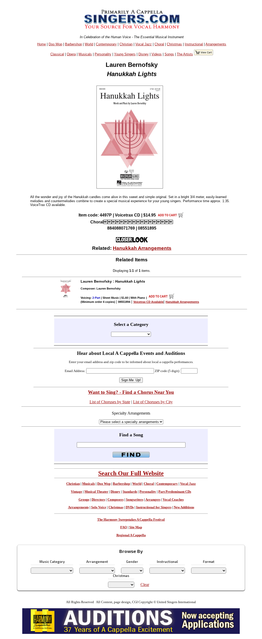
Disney (143, 54)
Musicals (85, 54)
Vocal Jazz (143, 44)
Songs (169, 54)
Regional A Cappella (131, 535)
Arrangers (152, 499)
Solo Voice (98, 507)
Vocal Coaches (173, 499)
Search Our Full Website (131, 473)
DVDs (130, 507)
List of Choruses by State (110, 402)
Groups (84, 499)
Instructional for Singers (153, 507)
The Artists (185, 54)
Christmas (174, 44)
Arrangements (215, 44)
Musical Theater (96, 491)
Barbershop (73, 44)
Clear (144, 584)
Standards (130, 491)
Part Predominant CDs (174, 491)
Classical (57, 54)
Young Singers (125, 54)
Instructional (194, 44)
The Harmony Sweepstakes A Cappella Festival (131, 519)
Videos (156, 54)
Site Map (135, 527)
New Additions (184, 507)
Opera (71, 54)
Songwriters (134, 499)
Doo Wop (55, 44)
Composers (115, 499)
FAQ (123, 527)
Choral (159, 44)
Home (41, 44)
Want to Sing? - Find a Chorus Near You (131, 392)
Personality (103, 54)
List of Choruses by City (153, 402)
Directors (98, 499)
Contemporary (106, 44)
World (89, 44)
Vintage (76, 491)
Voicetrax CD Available (148, 301)
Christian (126, 44)
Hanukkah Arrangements (142, 248)
